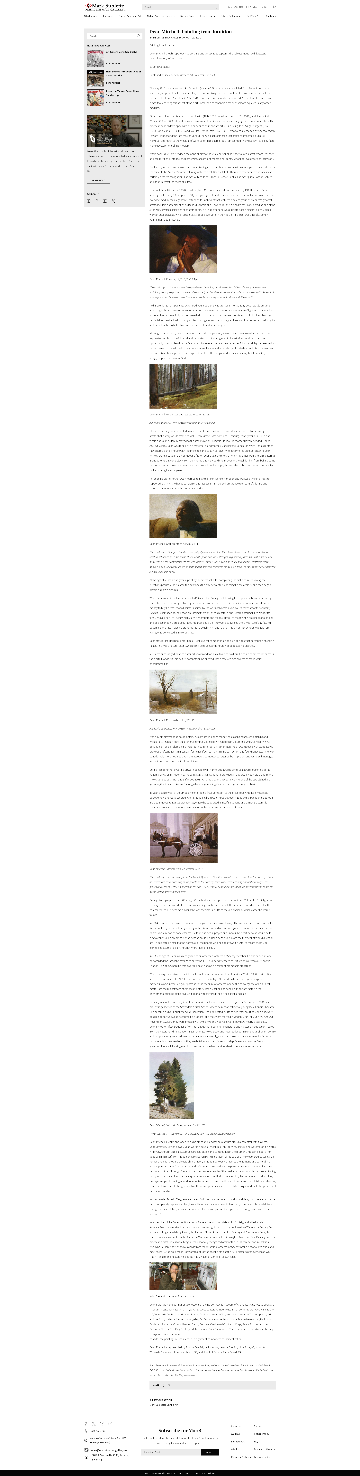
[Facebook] (96, 201)
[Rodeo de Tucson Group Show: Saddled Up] (95, 97)
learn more (98, 180)
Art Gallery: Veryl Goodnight (121, 51)
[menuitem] (92, 16)
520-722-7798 (98, 1430)
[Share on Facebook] (163, 1385)
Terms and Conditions (205, 1473)
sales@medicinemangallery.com (110, 1450)
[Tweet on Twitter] (169, 1385)
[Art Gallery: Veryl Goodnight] (95, 58)
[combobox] (176, 7)
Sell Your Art (253, 16)
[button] (274, 6)
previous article (162, 1400)
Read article (113, 63)
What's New (90, 16)
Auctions (271, 16)
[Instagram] (88, 201)
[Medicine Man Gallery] (105, 6)
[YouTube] (105, 201)
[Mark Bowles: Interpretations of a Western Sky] (95, 78)
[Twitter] (113, 201)
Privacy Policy (185, 1473)
